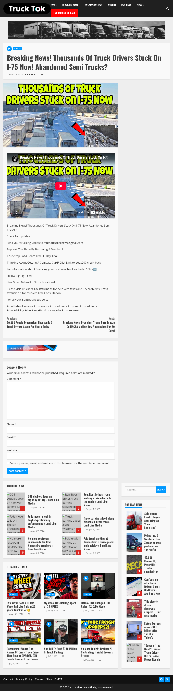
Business (126, 4)
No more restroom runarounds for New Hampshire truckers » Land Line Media (16, 545)
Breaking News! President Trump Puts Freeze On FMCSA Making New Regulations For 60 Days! (89, 325)
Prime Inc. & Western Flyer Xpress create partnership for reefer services (134, 542)
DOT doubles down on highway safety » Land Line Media (16, 502)
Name (12, 424)
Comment (14, 379)
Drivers (111, 4)
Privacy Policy (24, 679)
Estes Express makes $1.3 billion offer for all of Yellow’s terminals (134, 630)
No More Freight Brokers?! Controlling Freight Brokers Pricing (98, 632)
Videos (140, 4)
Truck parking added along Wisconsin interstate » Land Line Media (71, 523)
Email (11, 437)
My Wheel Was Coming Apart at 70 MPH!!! (61, 586)
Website (12, 450)
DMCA (58, 679)
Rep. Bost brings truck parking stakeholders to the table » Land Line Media (71, 502)
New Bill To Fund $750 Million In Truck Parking (61, 632)
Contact (8, 679)
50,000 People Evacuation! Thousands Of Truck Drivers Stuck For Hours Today (30, 323)
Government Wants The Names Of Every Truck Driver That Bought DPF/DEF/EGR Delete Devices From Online (24, 632)
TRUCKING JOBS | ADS (64, 13)
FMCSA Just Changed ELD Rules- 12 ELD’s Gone (98, 586)
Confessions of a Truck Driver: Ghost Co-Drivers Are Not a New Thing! (134, 586)
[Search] (167, 8)
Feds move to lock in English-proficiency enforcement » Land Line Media (16, 523)
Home (54, 4)
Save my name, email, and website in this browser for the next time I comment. (59, 463)
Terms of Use (43, 679)
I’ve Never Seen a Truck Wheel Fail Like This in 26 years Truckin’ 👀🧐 (24, 586)
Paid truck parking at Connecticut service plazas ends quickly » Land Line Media (71, 545)
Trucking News (70, 4)
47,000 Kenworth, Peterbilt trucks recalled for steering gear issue (134, 564)
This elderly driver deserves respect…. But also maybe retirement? (134, 608)
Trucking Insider (92, 4)
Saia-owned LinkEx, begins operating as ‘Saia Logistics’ (134, 520)
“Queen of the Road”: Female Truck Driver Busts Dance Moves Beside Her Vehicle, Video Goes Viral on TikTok (134, 652)
